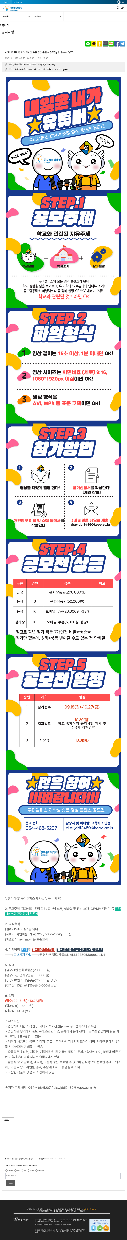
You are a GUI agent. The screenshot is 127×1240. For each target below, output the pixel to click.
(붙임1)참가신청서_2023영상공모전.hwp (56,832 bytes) (32, 64)
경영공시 (40, 1209)
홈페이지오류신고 (71, 1211)
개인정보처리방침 (90, 1209)
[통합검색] (118, 7)
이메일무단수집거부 (75, 1209)
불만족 (32, 1170)
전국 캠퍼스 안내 (17, 2)
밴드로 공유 (105, 44)
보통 (25, 1170)
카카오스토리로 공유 (99, 44)
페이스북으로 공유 (117, 44)
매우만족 (10, 1170)
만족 (18, 1170)
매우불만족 (41, 1170)
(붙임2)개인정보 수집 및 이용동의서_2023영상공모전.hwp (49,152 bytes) (38, 69)
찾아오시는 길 (51, 1209)
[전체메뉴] (122, 7)
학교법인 (5, 2)
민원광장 (82, 1211)
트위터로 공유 (122, 44)
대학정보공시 (31, 1209)
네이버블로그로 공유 (111, 44)
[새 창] (99, 1225)
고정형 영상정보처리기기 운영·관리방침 (51, 1211)
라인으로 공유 (88, 44)
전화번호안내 (62, 1209)
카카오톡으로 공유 (93, 44)
